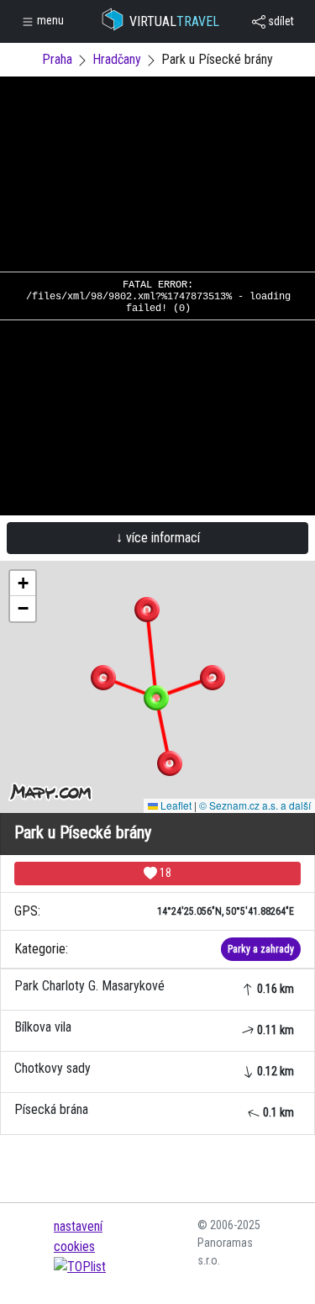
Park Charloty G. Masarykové (154, 986)
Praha (57, 59)
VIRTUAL (174, 21)
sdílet (279, 21)
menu (49, 20)
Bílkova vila (154, 1028)
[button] (147, 609)
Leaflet (175, 805)
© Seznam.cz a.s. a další (255, 805)
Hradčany (116, 59)
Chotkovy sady (154, 1069)
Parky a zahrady (261, 949)
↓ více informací (158, 538)
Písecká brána (154, 1110)
